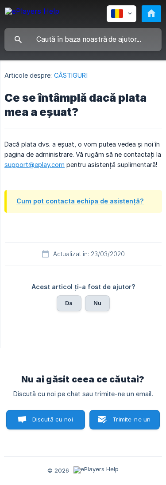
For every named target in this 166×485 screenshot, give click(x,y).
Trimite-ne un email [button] (131, 422)
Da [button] (69, 302)
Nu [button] (97, 302)
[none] (32, 12)
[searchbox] (83, 39)
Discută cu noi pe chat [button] (52, 422)
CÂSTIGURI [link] (71, 75)
